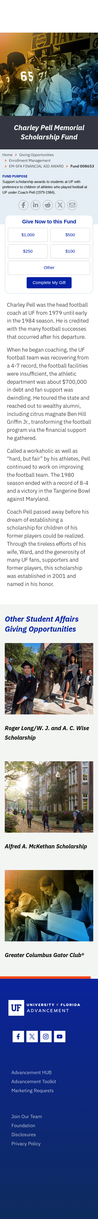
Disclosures (23, 1134)
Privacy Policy (26, 1143)
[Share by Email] (73, 206)
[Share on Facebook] (25, 206)
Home (7, 154)
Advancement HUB (31, 1072)
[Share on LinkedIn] (37, 206)
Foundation (23, 1125)
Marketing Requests (32, 1090)
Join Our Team (26, 1116)
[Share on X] (61, 206)
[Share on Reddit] (49, 206)
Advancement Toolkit (33, 1081)
